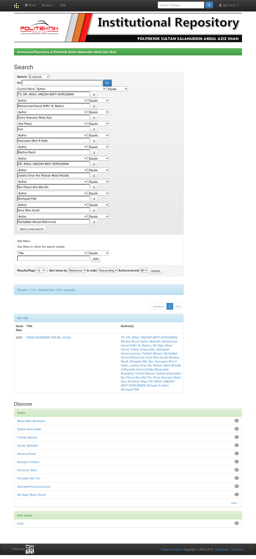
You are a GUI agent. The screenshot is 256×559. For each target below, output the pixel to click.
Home (32, 5)
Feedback (237, 549)
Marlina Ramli (129, 341)
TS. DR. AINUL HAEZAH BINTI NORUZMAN (149, 337)
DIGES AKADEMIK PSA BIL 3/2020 (48, 337)
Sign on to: (229, 5)
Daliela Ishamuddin (143, 349)
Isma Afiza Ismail (156, 357)
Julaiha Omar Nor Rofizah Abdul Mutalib (155, 365)
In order (92, 270)
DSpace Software (172, 549)
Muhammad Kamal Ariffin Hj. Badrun (149, 343)
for (19, 83)
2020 (20, 523)
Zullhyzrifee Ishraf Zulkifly (137, 369)
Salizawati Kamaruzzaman (34, 486)
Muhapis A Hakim (158, 385)
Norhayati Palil (130, 389)
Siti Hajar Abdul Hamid (31, 495)
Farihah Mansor (152, 353)
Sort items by (58, 270)
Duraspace (222, 549)
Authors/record (128, 270)
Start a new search (32, 229)
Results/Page (26, 270)
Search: (22, 77)
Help (63, 5)
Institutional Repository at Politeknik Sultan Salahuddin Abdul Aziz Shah (66, 52)
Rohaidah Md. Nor (141, 361)
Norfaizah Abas (137, 381)
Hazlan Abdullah (150, 341)
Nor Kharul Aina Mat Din (136, 377)
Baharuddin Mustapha (31, 421)
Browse (47, 5)
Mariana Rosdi (26, 454)
